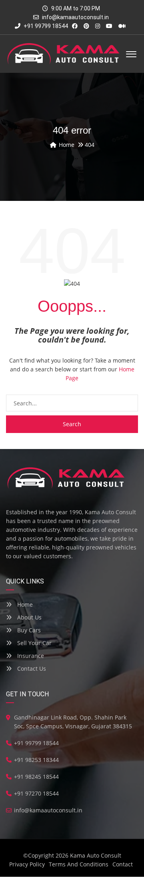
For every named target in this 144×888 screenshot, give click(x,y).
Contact (122, 864)
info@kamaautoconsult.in (75, 17)
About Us (29, 617)
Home (24, 604)
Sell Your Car (34, 643)
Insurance (30, 655)
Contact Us (31, 668)
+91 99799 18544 (45, 26)
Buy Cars (28, 630)
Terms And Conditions (78, 864)
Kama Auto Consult (95, 855)
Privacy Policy (27, 864)
